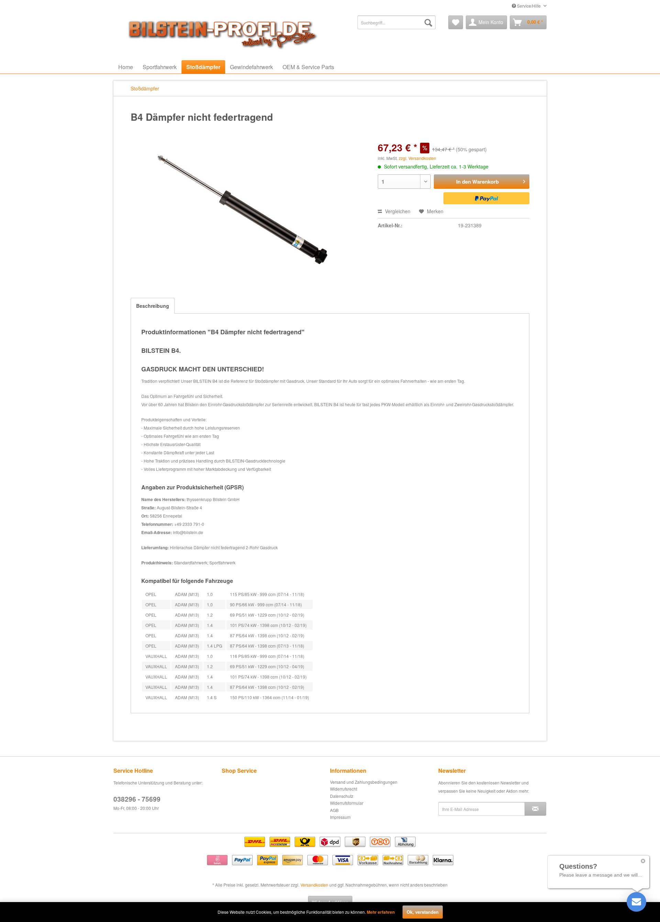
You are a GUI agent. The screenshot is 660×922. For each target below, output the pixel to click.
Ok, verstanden (423, 912)
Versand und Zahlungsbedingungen (363, 782)
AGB (334, 810)
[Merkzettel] (455, 22)
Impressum (340, 817)
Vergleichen (397, 211)
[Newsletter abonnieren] (535, 809)
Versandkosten (314, 885)
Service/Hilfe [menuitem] (529, 6)
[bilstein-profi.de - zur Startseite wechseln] (220, 32)
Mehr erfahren (381, 912)
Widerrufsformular (346, 803)
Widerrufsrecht (343, 789)
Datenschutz (341, 796)
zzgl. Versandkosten (417, 158)
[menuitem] (397, 22)
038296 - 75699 (137, 799)
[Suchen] (428, 22)
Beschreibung (152, 305)
